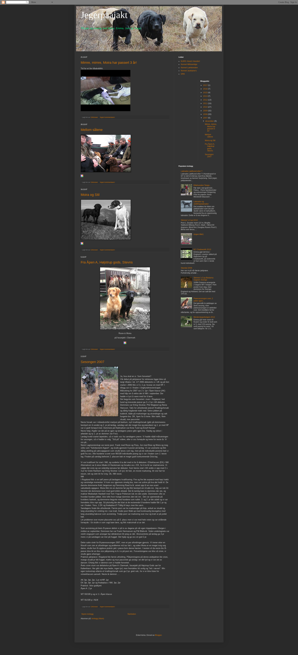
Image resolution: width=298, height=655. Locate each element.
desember (209, 121)
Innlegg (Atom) (98, 618)
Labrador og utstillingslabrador (201, 203)
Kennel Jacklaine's (189, 71)
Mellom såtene (92, 130)
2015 (205, 92)
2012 (205, 100)
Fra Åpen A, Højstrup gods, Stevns (107, 262)
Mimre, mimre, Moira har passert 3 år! (109, 63)
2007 (205, 118)
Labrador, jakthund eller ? (191, 171)
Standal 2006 (186, 268)
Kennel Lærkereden (189, 68)
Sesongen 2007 (92, 362)
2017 (205, 85)
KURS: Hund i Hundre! (190, 61)
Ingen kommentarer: (108, 117)
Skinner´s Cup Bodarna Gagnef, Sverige (203, 279)
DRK (183, 74)
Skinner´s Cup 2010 (189, 220)
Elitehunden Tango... (202, 185)
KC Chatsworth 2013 (202, 249)
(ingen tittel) (198, 234)
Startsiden (131, 614)
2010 (205, 107)
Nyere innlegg (87, 614)
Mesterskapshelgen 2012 (204, 317)
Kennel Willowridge (189, 64)
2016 (205, 89)
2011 (205, 103)
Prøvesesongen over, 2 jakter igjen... (203, 299)
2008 (205, 114)
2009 (205, 111)
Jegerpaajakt (104, 15)
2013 (205, 96)
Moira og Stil (90, 195)
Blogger (158, 635)
